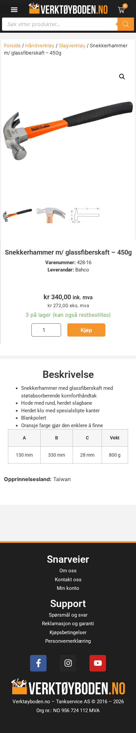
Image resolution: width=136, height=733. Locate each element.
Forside (12, 46)
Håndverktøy (39, 46)
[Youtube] (97, 663)
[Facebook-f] (38, 663)
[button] (14, 9)
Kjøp (86, 330)
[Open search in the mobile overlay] (68, 24)
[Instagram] (68, 663)
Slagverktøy (72, 46)
